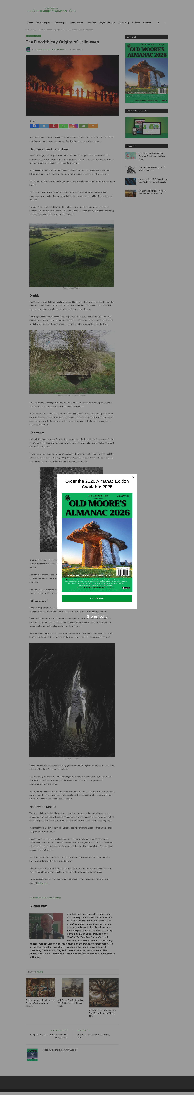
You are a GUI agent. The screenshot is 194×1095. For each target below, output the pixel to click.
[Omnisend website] (97, 615)
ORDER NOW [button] (97, 598)
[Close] (133, 477)
